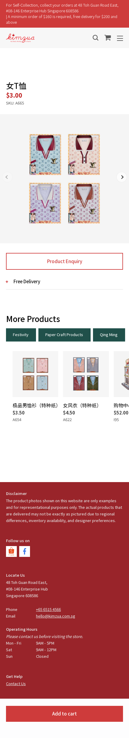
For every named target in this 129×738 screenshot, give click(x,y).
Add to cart (64, 713)
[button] (122, 177)
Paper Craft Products (64, 334)
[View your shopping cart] (107, 38)
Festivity (20, 334)
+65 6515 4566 (48, 609)
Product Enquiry (64, 261)
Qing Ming (109, 334)
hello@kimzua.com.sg (55, 616)
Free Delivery (27, 281)
